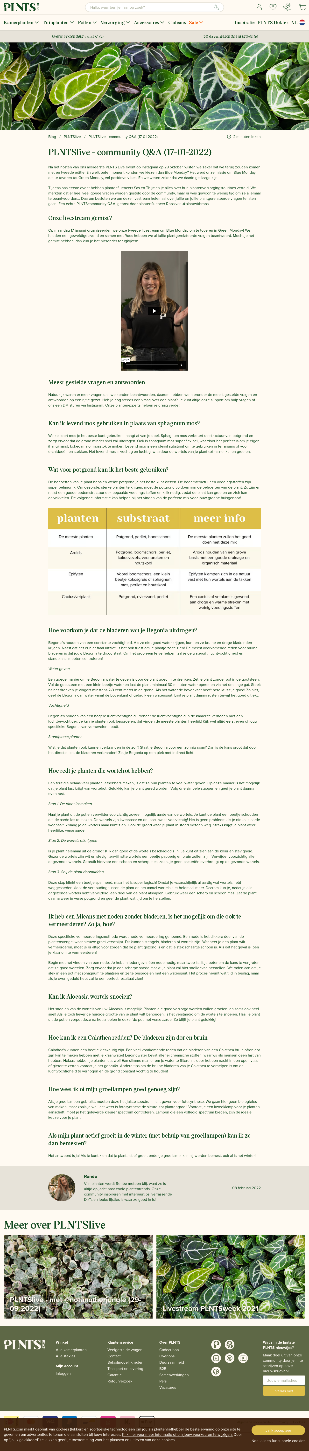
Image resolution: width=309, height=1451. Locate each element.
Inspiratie (245, 22)
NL (294, 22)
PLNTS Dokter (273, 22)
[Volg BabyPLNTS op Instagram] (229, 1344)
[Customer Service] (287, 7)
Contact (114, 1356)
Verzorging (113, 22)
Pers (163, 1381)
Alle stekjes (65, 1356)
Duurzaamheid (171, 1362)
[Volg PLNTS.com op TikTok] (216, 1371)
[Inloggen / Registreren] (259, 7)
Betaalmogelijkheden (125, 1362)
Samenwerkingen (174, 1374)
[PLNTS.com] (21, 7)
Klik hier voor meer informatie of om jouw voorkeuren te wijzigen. (177, 1434)
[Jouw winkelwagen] (303, 7)
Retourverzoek (119, 1381)
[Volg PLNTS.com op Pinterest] (229, 1358)
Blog (52, 136)
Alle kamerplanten (71, 1349)
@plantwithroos (196, 203)
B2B (162, 1368)
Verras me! (284, 1391)
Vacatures (167, 1387)
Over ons (167, 1356)
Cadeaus (177, 22)
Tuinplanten (56, 22)
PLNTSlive (72, 136)
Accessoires (146, 22)
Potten (84, 22)
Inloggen (63, 1373)
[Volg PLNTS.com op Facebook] (216, 1358)
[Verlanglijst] (273, 7)
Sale (193, 22)
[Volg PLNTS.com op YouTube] (243, 1358)
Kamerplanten (19, 22)
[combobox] (154, 7)
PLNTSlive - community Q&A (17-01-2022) (123, 136)
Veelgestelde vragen (124, 1349)
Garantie (114, 1374)
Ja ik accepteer (278, 1430)
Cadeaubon (169, 1349)
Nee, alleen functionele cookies (278, 1440)
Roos (129, 235)
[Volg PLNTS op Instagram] (216, 1344)
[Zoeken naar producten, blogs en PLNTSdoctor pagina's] (216, 7)
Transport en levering (125, 1368)
